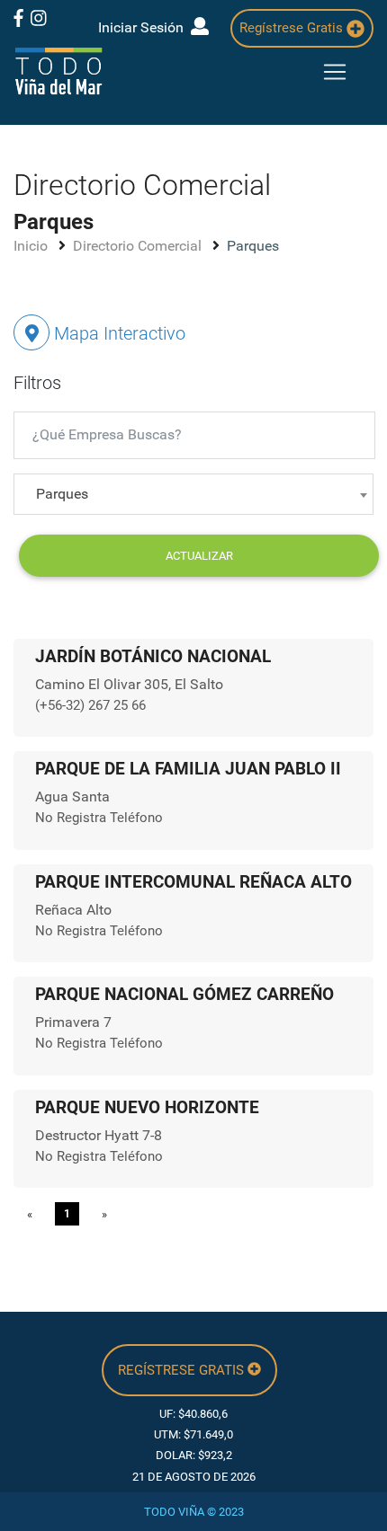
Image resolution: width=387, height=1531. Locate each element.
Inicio (32, 245)
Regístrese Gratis (292, 28)
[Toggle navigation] (334, 72)
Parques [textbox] (62, 493)
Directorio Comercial (139, 245)
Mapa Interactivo (117, 333)
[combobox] (194, 494)
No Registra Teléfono (99, 818)
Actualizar (199, 555)
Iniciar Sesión (144, 27)
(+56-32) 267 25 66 (90, 705)
